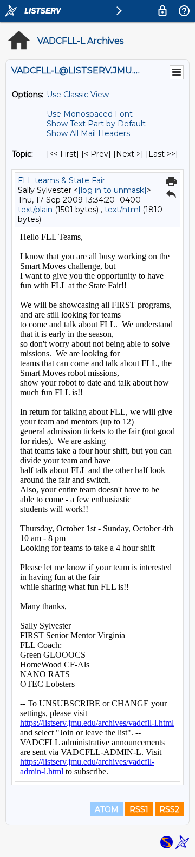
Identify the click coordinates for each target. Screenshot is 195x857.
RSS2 (169, 809)
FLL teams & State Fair (61, 180)
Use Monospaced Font (90, 114)
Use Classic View (78, 94)
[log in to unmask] (112, 190)
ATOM (107, 809)
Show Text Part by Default (96, 124)
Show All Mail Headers (88, 133)
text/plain (35, 209)
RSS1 (138, 809)
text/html (122, 209)
